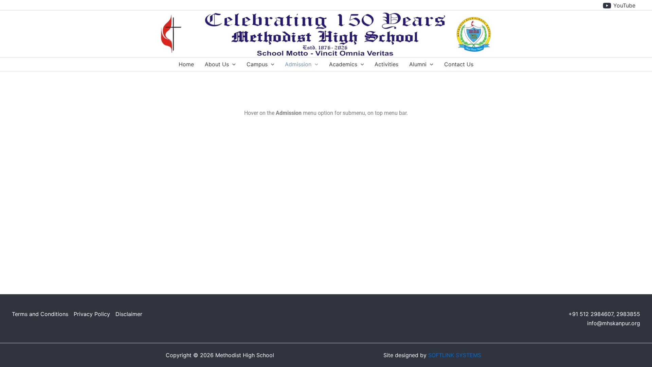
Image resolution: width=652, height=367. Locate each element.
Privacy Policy (92, 314)
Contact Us (458, 64)
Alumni (418, 64)
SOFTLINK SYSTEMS (454, 355)
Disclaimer (128, 314)
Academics (343, 64)
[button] (232, 64)
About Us (217, 64)
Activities (386, 64)
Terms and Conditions (40, 314)
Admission (298, 64)
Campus (257, 64)
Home (186, 64)
